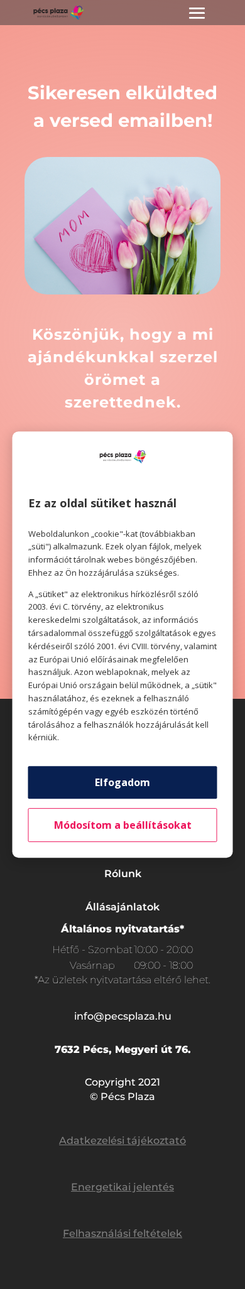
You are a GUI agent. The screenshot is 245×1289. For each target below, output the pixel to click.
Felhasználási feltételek (122, 1233)
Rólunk (122, 874)
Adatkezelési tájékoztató (122, 1140)
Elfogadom (122, 782)
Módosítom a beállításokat (123, 825)
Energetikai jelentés (122, 1187)
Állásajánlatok (122, 907)
